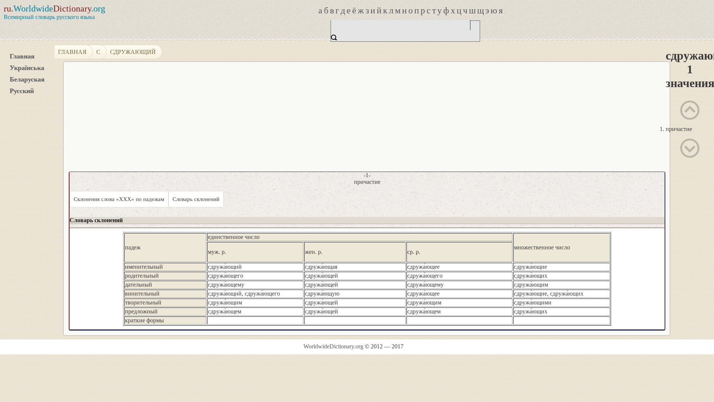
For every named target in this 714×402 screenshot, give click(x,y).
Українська (27, 67)
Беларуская (27, 79)
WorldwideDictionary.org (333, 346)
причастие (679, 129)
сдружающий (133, 52)
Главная (22, 56)
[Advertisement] (478, 119)
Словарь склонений (196, 199)
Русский (22, 91)
